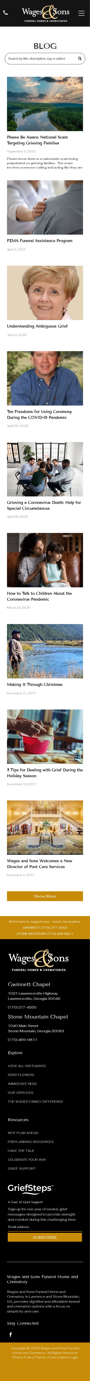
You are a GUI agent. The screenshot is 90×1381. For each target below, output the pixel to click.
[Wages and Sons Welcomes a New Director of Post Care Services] (45, 827)
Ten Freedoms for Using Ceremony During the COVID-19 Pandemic (39, 414)
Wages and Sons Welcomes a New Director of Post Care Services (39, 863)
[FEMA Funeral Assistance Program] (45, 207)
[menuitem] (45, 1064)
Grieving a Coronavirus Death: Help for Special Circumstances (44, 505)
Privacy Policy (23, 1357)
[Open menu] (81, 13)
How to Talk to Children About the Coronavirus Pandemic (39, 596)
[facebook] (10, 1335)
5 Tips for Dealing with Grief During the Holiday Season (45, 773)
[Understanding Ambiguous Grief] (45, 293)
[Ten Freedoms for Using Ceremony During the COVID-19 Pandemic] (45, 378)
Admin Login (68, 1357)
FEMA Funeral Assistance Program (39, 240)
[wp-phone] (5, 15)
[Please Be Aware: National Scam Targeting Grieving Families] (45, 104)
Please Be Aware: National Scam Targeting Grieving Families (37, 140)
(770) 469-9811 (22, 1039)
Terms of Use (46, 1357)
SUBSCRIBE (45, 1237)
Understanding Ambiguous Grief (37, 326)
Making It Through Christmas (35, 684)
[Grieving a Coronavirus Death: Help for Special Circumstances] (45, 469)
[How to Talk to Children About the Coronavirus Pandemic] (45, 560)
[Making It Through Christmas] (45, 651)
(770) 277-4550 (22, 1007)
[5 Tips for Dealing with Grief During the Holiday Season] (45, 737)
